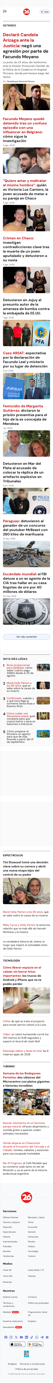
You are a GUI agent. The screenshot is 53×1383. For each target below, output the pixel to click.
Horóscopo (33, 1236)
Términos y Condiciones (32, 1363)
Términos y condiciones (8, 1304)
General (31, 1232)
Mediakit (10, 1312)
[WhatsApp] (36, 1337)
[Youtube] (21, 1337)
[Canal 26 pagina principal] (26, 14)
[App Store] (17, 1345)
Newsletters (12, 1327)
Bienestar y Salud (36, 1217)
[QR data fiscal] (26, 1356)
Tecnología (11, 960)
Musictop (7, 1282)
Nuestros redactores (13, 1321)
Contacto (32, 1297)
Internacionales (10, 1241)
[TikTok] (31, 1337)
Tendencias (8, 1256)
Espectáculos (13, 855)
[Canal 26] (26, 1198)
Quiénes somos (10, 1297)
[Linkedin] (26, 1337)
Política (31, 1246)
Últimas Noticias (10, 1217)
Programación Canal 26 (37, 1313)
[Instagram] (11, 1337)
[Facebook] (5, 1337)
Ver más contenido (26, 636)
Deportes (7, 1227)
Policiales (7, 1246)
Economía (32, 1227)
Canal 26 (7, 1270)
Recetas (7, 1251)
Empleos (32, 1321)
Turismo (9, 1066)
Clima (30, 1222)
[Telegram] (41, 1337)
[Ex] (16, 1337)
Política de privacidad (38, 1303)
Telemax (32, 1276)
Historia (6, 1236)
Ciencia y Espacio (11, 1222)
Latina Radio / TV (36, 1270)
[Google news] (47, 1337)
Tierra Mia (7, 1276)
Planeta (31, 1241)
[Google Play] (35, 1345)
